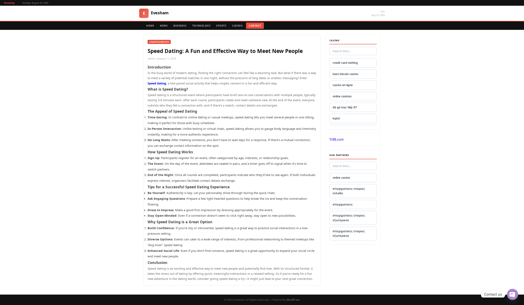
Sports (221, 25)
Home (150, 25)
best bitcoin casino (345, 74)
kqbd (336, 118)
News (164, 25)
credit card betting (345, 62)
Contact (255, 25)
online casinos (342, 96)
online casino (341, 177)
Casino (237, 25)
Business (179, 25)
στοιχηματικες (343, 204)
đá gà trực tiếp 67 (345, 107)
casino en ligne (343, 85)
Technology (201, 25)
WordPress (293, 300)
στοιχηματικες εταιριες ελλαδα (349, 191)
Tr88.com (336, 139)
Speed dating (157, 83)
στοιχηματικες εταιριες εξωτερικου (349, 218)
